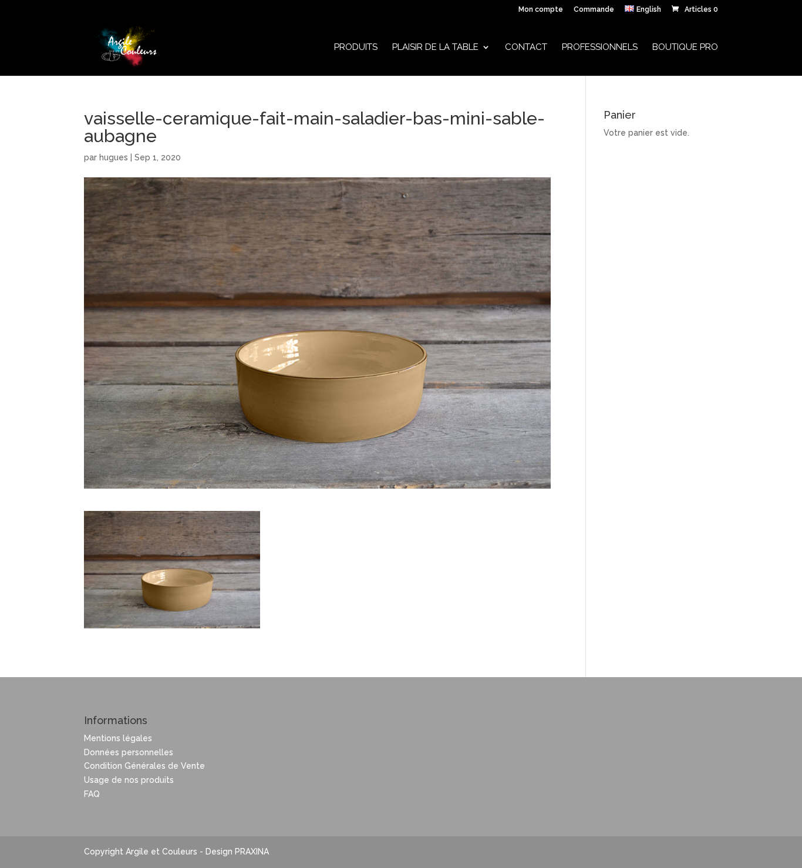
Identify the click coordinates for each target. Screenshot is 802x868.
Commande (594, 10)
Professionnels (600, 47)
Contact (526, 47)
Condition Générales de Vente (144, 766)
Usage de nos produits (129, 780)
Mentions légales (118, 738)
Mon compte (540, 10)
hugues (113, 157)
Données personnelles (128, 752)
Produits (356, 47)
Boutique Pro (685, 47)
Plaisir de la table (435, 47)
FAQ (92, 794)
